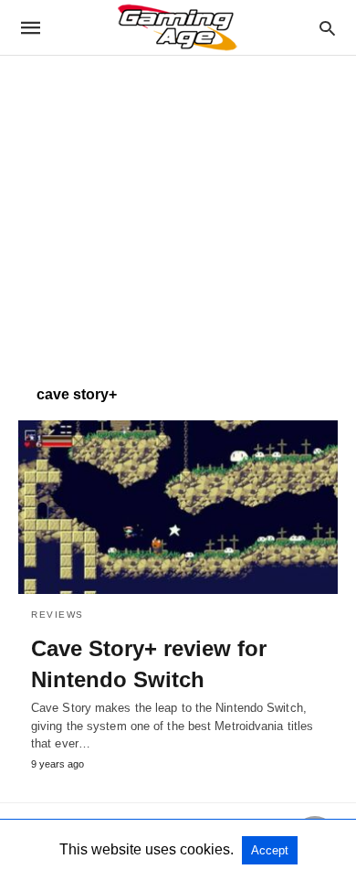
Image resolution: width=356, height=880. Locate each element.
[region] (178, 211)
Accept (269, 850)
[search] (327, 27)
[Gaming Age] (177, 27)
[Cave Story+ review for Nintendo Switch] (178, 507)
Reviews (57, 615)
